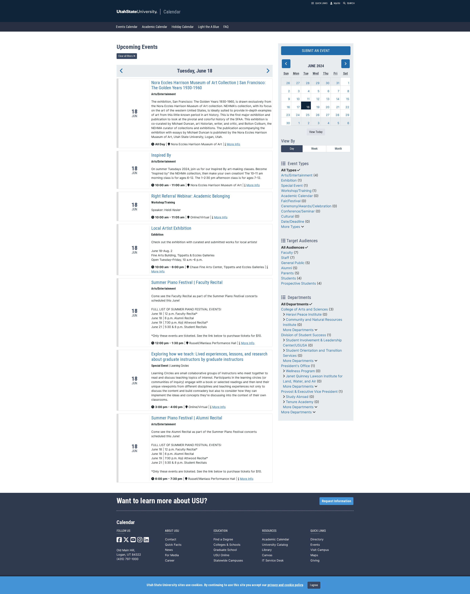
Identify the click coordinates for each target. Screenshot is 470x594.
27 (298, 83)
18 (308, 107)
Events (315, 544)
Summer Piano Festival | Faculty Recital (187, 282)
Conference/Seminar (298, 211)
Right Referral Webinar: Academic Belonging (190, 196)
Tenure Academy (299, 402)
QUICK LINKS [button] (321, 3)
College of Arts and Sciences (304, 309)
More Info (233, 144)
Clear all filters (125, 56)
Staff (285, 258)
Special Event (292, 185)
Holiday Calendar (183, 27)
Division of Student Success (303, 335)
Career (169, 560)
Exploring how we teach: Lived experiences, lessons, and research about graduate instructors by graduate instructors (209, 356)
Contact (170, 539)
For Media (172, 555)
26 (288, 83)
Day (292, 148)
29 (317, 83)
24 (298, 115)
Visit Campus (319, 550)
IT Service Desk (273, 560)
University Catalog (275, 544)
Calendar (171, 12)
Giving (314, 560)
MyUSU (337, 3)
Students (288, 278)
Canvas (267, 555)
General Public (292, 263)
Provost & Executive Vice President (309, 391)
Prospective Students (298, 283)
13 (327, 99)
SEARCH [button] (351, 3)
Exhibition (289, 180)
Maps (314, 555)
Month (338, 148)
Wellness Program (300, 371)
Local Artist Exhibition (171, 228)
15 (347, 99)
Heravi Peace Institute (304, 314)
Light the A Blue (208, 27)
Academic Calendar (154, 27)
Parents (287, 273)
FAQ (226, 27)
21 (337, 107)
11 (308, 99)
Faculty (287, 252)
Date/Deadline (292, 221)
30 (327, 83)
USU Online (221, 555)
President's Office (295, 366)
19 (317, 107)
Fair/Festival (291, 201)
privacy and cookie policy (285, 585)
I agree (314, 585)
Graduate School (225, 550)
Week (314, 148)
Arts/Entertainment (296, 175)
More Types (290, 227)
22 (347, 107)
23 (288, 115)
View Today (316, 132)
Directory (316, 539)
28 (308, 83)
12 (317, 99)
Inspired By (161, 155)
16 (288, 107)
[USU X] (126, 541)
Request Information (336, 501)
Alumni (286, 268)
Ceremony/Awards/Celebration (306, 206)
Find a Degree (223, 539)
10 (298, 99)
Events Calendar (127, 27)
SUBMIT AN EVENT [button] (316, 50)
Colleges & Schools (227, 544)
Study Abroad (297, 397)
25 (308, 115)
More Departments (298, 330)
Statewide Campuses (228, 560)
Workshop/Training (296, 191)
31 (337, 83)
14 (337, 99)
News (169, 550)
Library (267, 550)
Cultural (287, 216)
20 (327, 107)
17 (298, 107)
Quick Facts (173, 544)
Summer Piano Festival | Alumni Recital (186, 417)
